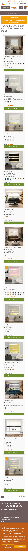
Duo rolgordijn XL (8, 171)
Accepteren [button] (20, 546)
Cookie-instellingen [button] (8, 546)
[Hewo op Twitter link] (14, 507)
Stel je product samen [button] (14, 70)
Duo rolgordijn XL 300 (8, 209)
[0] (25, 8)
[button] (26, 523)
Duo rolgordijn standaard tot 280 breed (12, 286)
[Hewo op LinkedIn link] (20, 507)
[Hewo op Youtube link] (17, 507)
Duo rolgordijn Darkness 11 (10, 94)
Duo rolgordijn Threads (9, 477)
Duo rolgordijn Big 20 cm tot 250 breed (12, 247)
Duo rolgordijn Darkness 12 (10, 133)
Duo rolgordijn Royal (8, 400)
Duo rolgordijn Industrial (9, 324)
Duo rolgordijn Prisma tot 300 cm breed (12, 438)
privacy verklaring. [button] (14, 541)
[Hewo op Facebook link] (7, 507)
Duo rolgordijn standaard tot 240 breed (12, 362)
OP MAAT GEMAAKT (14, 1)
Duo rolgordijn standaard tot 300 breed (12, 56)
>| (10, 497)
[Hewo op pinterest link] (10, 507)
